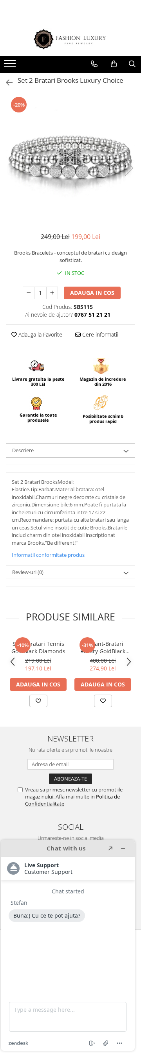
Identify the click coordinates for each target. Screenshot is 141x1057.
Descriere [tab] (23, 450)
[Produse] (11, 66)
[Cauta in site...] (132, 64)
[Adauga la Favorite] (38, 701)
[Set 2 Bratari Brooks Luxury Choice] (70, 160)
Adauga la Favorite (39, 334)
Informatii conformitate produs (48, 554)
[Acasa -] (70, 39)
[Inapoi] (6, 82)
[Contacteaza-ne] (94, 64)
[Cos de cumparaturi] (113, 64)
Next (129, 168)
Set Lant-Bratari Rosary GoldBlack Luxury (102, 647)
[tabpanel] (70, 160)
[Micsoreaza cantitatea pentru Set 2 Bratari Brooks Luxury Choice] (28, 293)
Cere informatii (99, 334)
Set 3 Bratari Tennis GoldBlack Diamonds (38, 647)
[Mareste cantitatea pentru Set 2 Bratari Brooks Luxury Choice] (52, 293)
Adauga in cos (92, 292)
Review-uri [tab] (27, 572)
